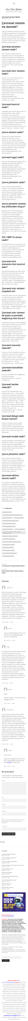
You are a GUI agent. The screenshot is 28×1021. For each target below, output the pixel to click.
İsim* (3, 797)
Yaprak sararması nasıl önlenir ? (9, 854)
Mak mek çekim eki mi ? (7, 883)
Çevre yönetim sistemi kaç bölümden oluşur (12, 515)
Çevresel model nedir (19, 529)
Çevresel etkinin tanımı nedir (9, 523)
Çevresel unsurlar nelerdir (8, 550)
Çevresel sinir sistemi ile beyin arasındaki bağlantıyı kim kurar (12, 532)
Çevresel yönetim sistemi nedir (9, 553)
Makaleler (9, 508)
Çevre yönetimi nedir (7, 518)
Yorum (3, 780)
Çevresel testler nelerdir (8, 547)
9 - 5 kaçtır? (4, 826)
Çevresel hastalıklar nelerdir (9, 526)
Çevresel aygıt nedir (18, 518)
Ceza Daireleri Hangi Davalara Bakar (13, 566)
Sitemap (2, 842)
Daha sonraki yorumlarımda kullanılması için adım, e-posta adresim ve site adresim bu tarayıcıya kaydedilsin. (13, 821)
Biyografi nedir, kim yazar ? (8, 887)
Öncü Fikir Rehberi (14, 9)
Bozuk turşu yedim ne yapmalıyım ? (9, 861)
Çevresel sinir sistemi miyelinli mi (10, 536)
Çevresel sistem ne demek (8, 544)
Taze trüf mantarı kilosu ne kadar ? (9, 880)
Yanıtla (11, 622)
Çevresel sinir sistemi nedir (9, 539)
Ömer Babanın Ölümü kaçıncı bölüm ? (10, 876)
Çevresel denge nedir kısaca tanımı (10, 520)
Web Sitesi (4, 811)
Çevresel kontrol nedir (8, 529)
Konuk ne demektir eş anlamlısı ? (9, 858)
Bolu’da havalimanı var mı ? (8, 869)
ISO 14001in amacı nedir (8, 556)
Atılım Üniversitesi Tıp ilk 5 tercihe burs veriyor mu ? (13, 865)
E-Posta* (4, 804)
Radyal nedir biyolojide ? (7, 872)
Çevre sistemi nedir (7, 512)
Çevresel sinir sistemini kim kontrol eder (11, 541)
